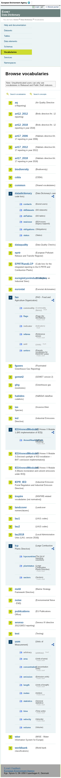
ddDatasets (28, 210)
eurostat (20, 289)
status (26, 235)
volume (27, 727)
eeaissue (27, 222)
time (25, 711)
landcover (21, 507)
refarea (26, 334)
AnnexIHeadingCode (29, 440)
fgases (19, 365)
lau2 (17, 526)
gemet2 (19, 377)
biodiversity (22, 169)
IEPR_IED (20, 482)
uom (17, 641)
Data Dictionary (26, 20)
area (25, 659)
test (17, 633)
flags (25, 316)
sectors (26, 577)
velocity (27, 719)
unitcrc (26, 350)
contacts (27, 204)
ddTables (27, 216)
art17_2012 (21, 147)
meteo (26, 693)
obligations (28, 229)
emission (27, 677)
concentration (29, 667)
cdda (18, 177)
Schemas (8, 46)
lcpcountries (29, 556)
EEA (16, 2)
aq (16, 102)
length (26, 685)
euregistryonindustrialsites (25, 278)
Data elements (10, 41)
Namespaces (10, 63)
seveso (19, 622)
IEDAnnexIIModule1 (25, 429)
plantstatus (28, 566)
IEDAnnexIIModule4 (25, 467)
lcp (16, 545)
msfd (18, 589)
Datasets (8, 30)
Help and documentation (15, 25)
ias (16, 407)
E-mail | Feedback (12, 768)
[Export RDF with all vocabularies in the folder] (53, 197)
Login (37, 7)
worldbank (21, 747)
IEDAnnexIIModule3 (25, 453)
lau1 (17, 518)
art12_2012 (21, 113)
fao (17, 297)
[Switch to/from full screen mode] (42, 7)
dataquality (21, 244)
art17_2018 (21, 158)
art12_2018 (21, 125)
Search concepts (39, 94)
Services (8, 57)
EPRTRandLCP (24, 264)
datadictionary (23, 193)
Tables (7, 36)
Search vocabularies (18, 94)
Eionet (16, 20)
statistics (27, 701)
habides (19, 396)
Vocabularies (10, 52)
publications (22, 611)
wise (17, 736)
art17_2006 (21, 136)
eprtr (17, 252)
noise (18, 600)
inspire (19, 496)
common (20, 185)
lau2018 (19, 534)
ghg (17, 385)
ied (16, 418)
